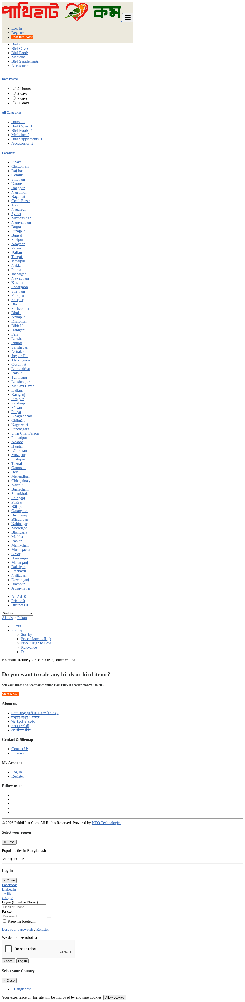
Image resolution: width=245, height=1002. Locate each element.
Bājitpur (17, 506)
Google (7, 898)
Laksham (18, 339)
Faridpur (17, 295)
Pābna (16, 248)
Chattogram (20, 166)
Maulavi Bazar (22, 386)
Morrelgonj (19, 528)
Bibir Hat (18, 326)
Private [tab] (18, 601)
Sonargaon (19, 287)
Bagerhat (18, 196)
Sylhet (16, 214)
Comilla (17, 175)
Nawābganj (20, 278)
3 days (22, 93)
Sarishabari (19, 347)
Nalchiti (17, 485)
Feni (14, 334)
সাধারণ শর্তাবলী (20, 726)
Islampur (18, 584)
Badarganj (19, 515)
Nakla (16, 265)
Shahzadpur (20, 308)
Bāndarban (19, 519)
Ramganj (18, 395)
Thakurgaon (20, 360)
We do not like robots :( (19, 938)
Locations (8, 153)
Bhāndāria (19, 532)
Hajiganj (17, 446)
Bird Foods (19, 53)
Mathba (17, 537)
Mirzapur (18, 455)
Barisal (16, 235)
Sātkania (17, 407)
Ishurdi (16, 343)
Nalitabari (18, 575)
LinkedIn (9, 889)
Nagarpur (18, 209)
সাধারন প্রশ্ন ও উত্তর (25, 717)
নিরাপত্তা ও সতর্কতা (23, 722)
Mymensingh (21, 218)
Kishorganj (19, 321)
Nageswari (19, 425)
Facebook (9, 885)
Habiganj (18, 330)
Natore (16, 184)
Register (17, 33)
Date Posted (10, 79)
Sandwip (18, 403)
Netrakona (19, 351)
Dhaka (16, 162)
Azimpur (18, 317)
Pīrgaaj (16, 502)
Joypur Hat (19, 356)
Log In (16, 28)
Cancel (8, 961)
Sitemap (17, 753)
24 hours (24, 89)
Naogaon (18, 244)
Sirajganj (18, 291)
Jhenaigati (19, 274)
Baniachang (20, 489)
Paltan (16, 252)
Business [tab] (19, 605)
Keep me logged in (21, 921)
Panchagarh (20, 429)
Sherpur (17, 300)
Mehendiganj (21, 476)
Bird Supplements (25, 61)
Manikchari (20, 545)
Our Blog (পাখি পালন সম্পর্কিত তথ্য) (35, 713)
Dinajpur (18, 231)
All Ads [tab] (18, 596)
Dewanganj (20, 580)
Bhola (16, 313)
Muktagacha (20, 550)
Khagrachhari (21, 416)
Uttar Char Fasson (25, 433)
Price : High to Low (36, 643)
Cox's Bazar (20, 201)
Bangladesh (23, 989)
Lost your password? (18, 929)
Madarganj (19, 562)
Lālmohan (19, 450)
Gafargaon (19, 511)
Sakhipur (18, 459)
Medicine (18, 57)
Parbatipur (19, 438)
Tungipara (19, 377)
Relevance (29, 647)
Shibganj (18, 179)
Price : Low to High (36, 639)
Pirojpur (17, 399)
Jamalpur (18, 261)
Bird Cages (19, 48)
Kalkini (17, 390)
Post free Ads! (22, 37)
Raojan (16, 541)
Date (24, 652)
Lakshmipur (20, 382)
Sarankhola (19, 494)
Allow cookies (114, 997)
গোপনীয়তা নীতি (20, 730)
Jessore (16, 205)
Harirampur (20, 558)
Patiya (16, 412)
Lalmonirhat (20, 369)
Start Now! (10, 694)
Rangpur (18, 188)
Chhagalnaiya (21, 481)
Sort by (26, 634)
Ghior (15, 554)
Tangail (17, 257)
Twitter (7, 893)
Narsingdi (18, 192)
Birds (15, 44)
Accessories (20, 66)
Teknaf (16, 463)
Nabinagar (19, 524)
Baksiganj (19, 567)
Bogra (16, 227)
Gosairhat (18, 364)
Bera (15, 472)
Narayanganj (21, 222)
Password (9, 911)
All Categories (11, 112)
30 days (23, 103)
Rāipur (16, 373)
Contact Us (19, 749)
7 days (22, 98)
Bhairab (17, 304)
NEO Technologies (106, 823)
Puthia (16, 270)
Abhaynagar (20, 588)
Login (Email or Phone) (20, 902)
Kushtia (17, 283)
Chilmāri (18, 420)
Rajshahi (18, 171)
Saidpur (17, 240)
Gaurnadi (18, 468)
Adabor (17, 442)
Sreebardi (18, 571)
